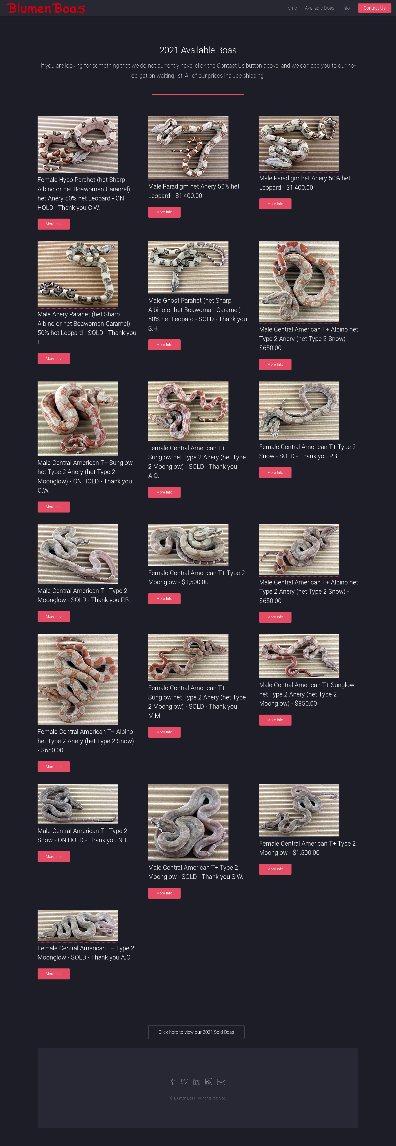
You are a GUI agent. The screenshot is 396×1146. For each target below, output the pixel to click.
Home (290, 8)
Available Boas (319, 8)
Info (346, 8)
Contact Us (375, 8)
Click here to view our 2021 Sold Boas (196, 1032)
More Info (54, 224)
